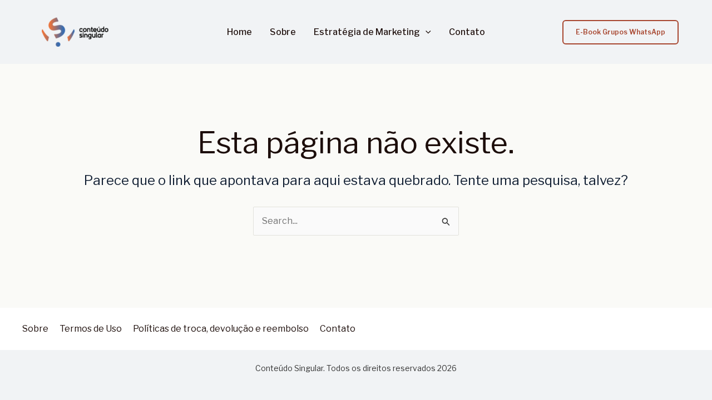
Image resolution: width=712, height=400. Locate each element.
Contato (467, 32)
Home (239, 32)
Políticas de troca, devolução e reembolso (221, 328)
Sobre (283, 32)
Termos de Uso (91, 328)
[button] (425, 32)
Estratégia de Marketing (367, 32)
